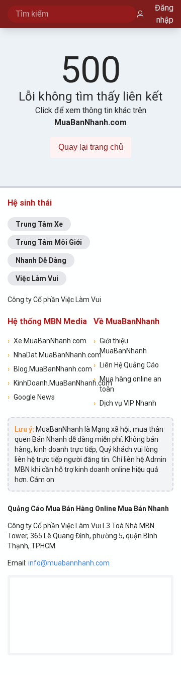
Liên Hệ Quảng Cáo (126, 365)
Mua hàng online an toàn (127, 384)
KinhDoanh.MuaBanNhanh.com (47, 383)
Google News (31, 397)
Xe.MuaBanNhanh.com (47, 341)
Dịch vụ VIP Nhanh (125, 403)
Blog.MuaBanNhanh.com (47, 369)
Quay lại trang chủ (90, 147)
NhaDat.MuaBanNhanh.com (47, 355)
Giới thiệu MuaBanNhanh (120, 346)
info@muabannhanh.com (69, 563)
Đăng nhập (164, 14)
